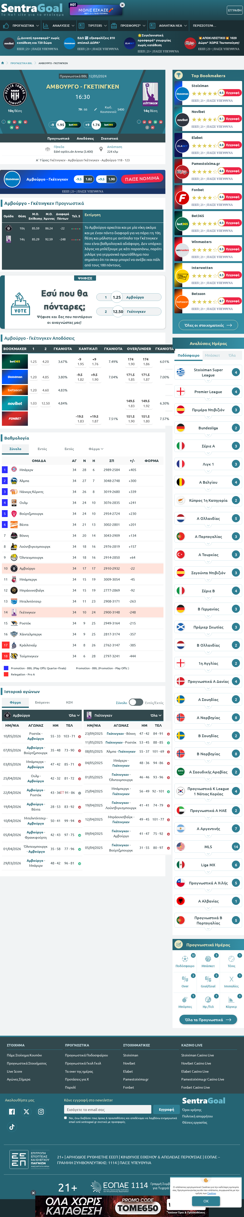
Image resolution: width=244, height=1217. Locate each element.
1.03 (33, 403)
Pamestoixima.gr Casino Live (202, 1079)
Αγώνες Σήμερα (18, 1079)
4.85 (45, 377)
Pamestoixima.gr (206, 163)
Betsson (198, 293)
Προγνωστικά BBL (73, 76)
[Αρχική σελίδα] (2, 62)
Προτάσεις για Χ (77, 1079)
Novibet (198, 111)
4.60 (45, 390)
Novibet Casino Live (196, 1063)
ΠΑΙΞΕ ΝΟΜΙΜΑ (142, 178)
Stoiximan (200, 85)
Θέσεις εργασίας (194, 1122)
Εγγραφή (166, 1109)
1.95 (80, 361)
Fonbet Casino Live (195, 1087)
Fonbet (198, 189)
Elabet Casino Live (195, 1071)
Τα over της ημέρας (79, 1071)
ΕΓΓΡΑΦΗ (235, 10)
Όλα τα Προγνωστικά (204, 1019)
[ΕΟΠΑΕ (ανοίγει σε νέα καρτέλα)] (138, 1187)
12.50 (45, 403)
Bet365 (198, 215)
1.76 (95, 361)
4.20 (45, 361)
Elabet (197, 137)
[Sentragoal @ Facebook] (12, 1112)
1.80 (145, 418)
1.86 (146, 361)
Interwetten (202, 267)
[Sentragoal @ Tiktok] (12, 1127)
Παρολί (70, 1087)
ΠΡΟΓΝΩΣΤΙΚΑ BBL (21, 62)
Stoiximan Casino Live (197, 1055)
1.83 (130, 403)
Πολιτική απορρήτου (197, 1116)
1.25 (33, 361)
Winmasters (202, 241)
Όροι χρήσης (191, 1109)
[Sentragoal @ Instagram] (41, 1112)
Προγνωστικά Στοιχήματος (26, 1063)
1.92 (145, 403)
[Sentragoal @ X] (26, 1112)
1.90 (131, 361)
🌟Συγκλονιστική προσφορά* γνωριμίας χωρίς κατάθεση (154, 40)
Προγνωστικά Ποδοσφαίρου (86, 1055)
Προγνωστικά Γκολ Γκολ (83, 1063)
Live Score (14, 1071)
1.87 (145, 376)
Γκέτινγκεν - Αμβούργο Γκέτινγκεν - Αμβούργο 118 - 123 (90, 160)
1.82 (80, 376)
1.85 (130, 376)
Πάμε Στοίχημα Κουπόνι (24, 1055)
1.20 (33, 377)
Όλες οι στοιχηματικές (205, 325)
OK (205, 1201)
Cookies (211, 1193)
